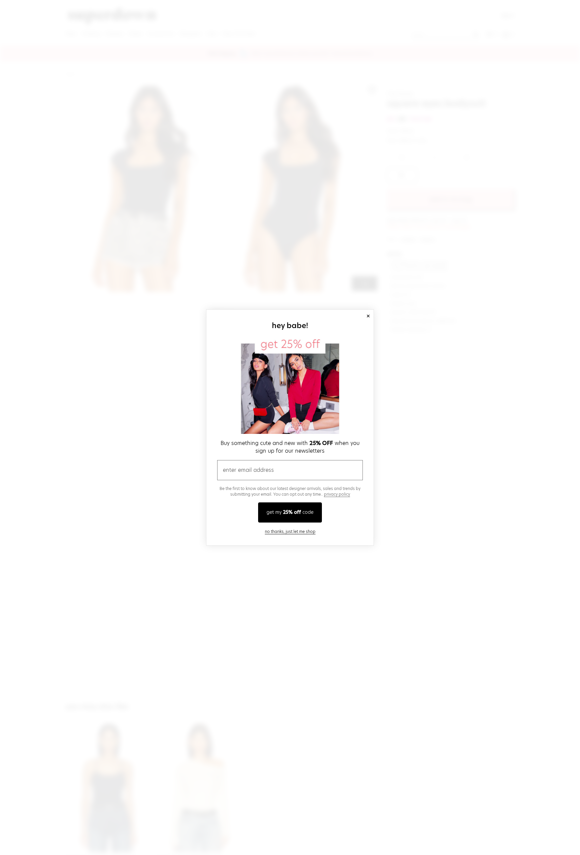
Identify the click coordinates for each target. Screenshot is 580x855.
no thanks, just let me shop (290, 531)
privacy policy (337, 494)
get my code (290, 512)
